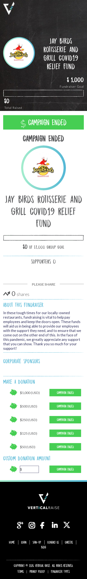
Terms (20, 571)
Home (12, 542)
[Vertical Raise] (9, 8)
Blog (43, 547)
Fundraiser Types (60, 571)
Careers (69, 542)
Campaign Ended (46, 122)
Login (23, 542)
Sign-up (37, 542)
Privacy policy (37, 571)
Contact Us (53, 542)
